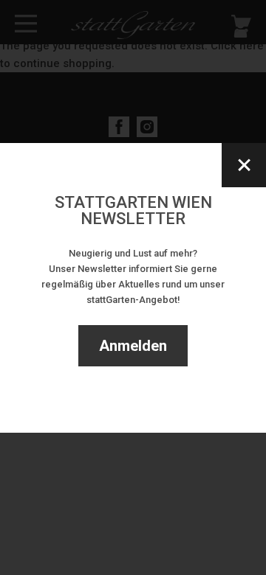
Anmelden (133, 346)
